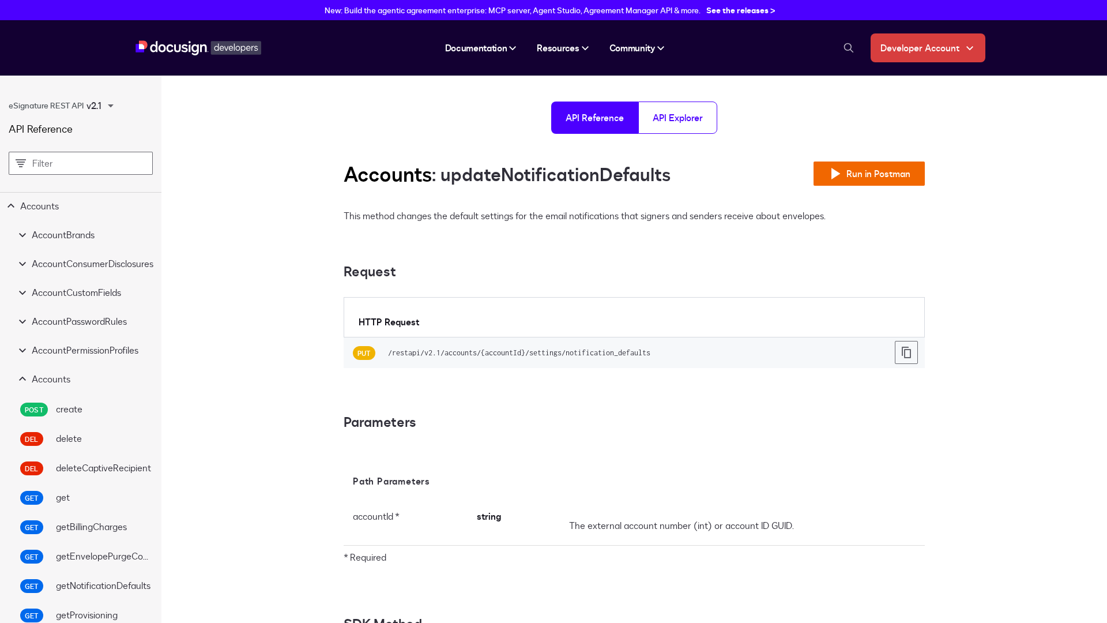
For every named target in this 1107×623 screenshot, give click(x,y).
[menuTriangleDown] (111, 105)
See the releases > (740, 10)
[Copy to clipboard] (906, 352)
